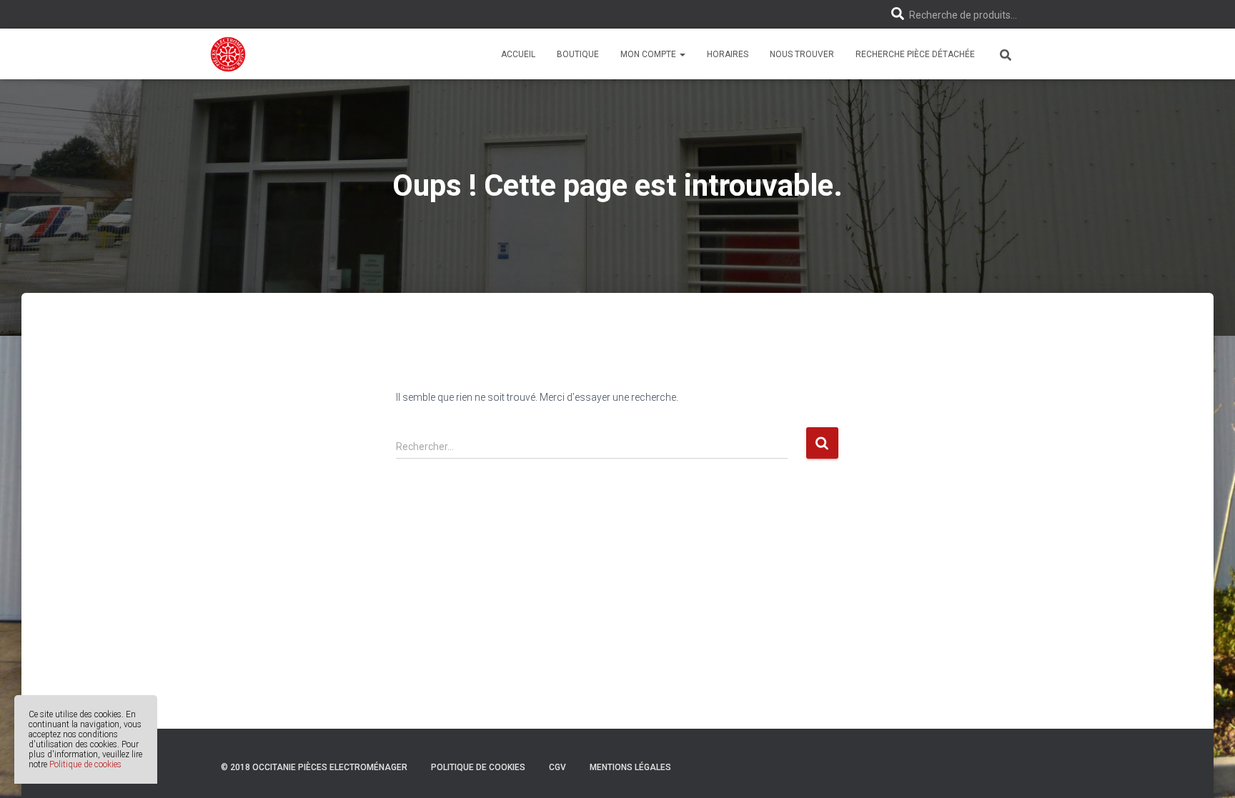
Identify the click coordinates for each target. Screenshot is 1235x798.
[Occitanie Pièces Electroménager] (228, 54)
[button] (681, 54)
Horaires (727, 54)
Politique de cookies (85, 764)
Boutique (578, 54)
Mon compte (649, 54)
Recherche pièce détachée (915, 54)
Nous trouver (802, 54)
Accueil (518, 54)
